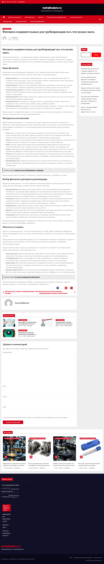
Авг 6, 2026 (84, 468)
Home (70, 557)
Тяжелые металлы (21, 21)
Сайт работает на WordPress (8, 559)
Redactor (15, 37)
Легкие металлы (30, 17)
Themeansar (32, 559)
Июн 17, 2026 (22, 325)
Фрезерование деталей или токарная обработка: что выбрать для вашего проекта (90, 71)
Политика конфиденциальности (6, 533)
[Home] (3, 17)
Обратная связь (98, 557)
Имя (5, 386)
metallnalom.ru (52, 7)
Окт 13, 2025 (22, 336)
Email (5, 396)
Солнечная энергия (76, 17)
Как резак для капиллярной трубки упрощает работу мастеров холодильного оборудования (89, 465)
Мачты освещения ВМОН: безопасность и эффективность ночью (89, 109)
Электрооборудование (37, 21)
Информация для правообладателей (83, 557)
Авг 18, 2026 (9, 468)
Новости (40, 17)
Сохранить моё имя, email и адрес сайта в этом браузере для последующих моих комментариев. (36, 417)
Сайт (4, 407)
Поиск (84, 49)
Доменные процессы (14, 17)
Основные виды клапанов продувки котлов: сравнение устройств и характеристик (64, 323)
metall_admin (68, 325)
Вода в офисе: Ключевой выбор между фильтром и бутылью (27, 323)
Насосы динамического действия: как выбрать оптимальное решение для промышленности (39, 465)
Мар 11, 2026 (60, 325)
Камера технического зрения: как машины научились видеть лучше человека (91, 90)
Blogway (22, 559)
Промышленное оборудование (56, 17)
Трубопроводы (7, 21)
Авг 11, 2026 (59, 468)
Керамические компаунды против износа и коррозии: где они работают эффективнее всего (28, 334)
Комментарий (8, 352)
